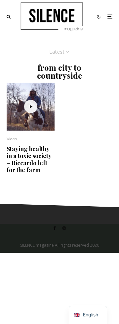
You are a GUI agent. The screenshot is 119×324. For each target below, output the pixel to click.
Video (12, 138)
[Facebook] (54, 228)
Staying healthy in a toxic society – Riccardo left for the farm (29, 159)
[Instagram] (64, 228)
